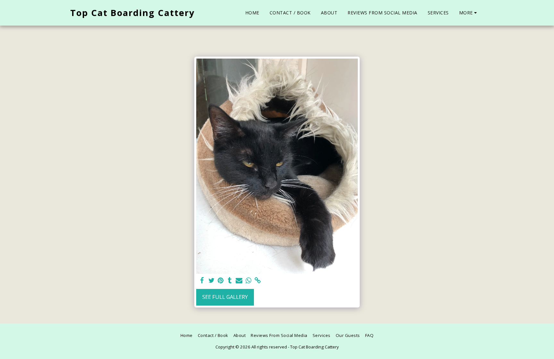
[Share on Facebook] (202, 280)
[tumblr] (229, 280)
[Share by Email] (239, 280)
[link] (257, 280)
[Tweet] (211, 280)
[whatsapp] (248, 280)
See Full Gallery (225, 296)
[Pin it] (220, 280)
